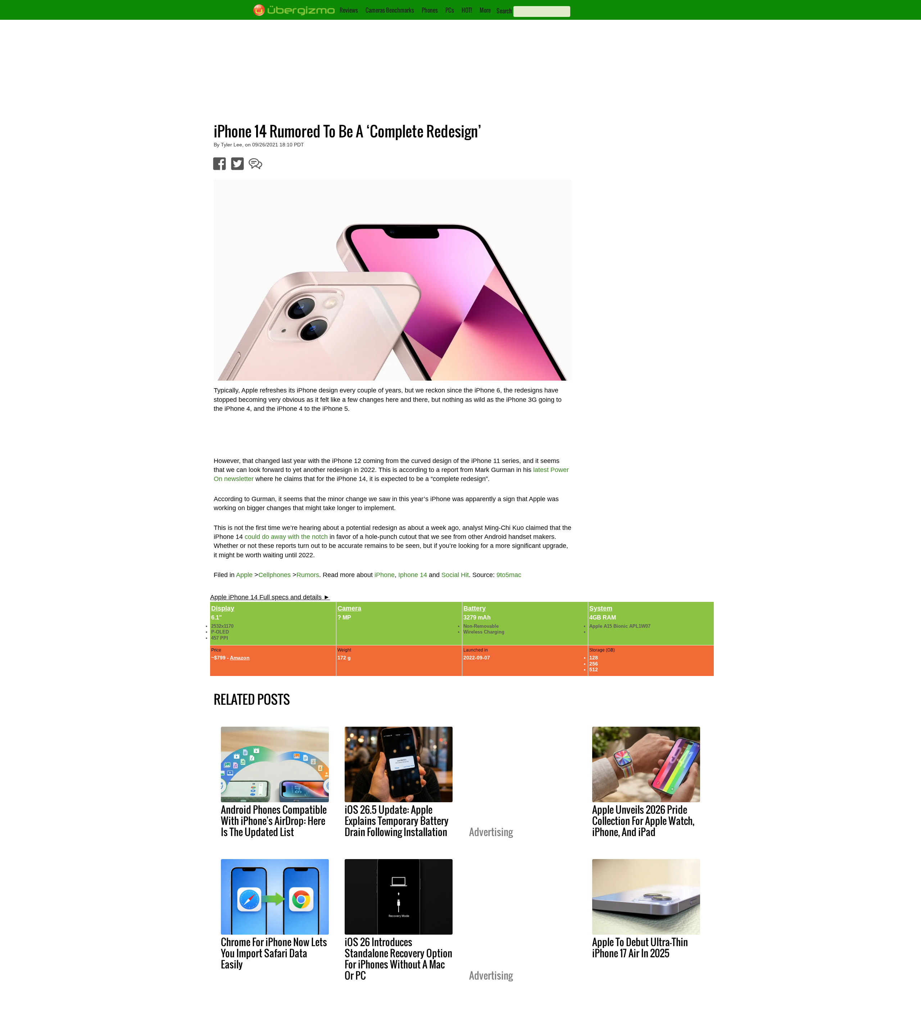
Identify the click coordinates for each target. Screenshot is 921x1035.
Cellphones (274, 574)
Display (222, 608)
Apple (244, 574)
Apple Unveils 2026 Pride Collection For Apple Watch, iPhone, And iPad (643, 820)
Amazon (240, 658)
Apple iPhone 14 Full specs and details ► (270, 597)
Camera (349, 608)
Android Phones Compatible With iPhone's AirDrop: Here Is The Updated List (274, 820)
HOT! (467, 10)
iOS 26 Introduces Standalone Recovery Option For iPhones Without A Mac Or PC (398, 958)
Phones (430, 10)
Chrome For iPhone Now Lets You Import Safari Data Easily (274, 953)
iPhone (385, 574)
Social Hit (455, 574)
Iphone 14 (412, 574)
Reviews (349, 10)
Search (504, 10)
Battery (474, 608)
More (485, 10)
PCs (449, 10)
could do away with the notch (286, 536)
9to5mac (508, 574)
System (600, 608)
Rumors (307, 574)
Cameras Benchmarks (390, 10)
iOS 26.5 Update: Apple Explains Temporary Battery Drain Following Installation (397, 820)
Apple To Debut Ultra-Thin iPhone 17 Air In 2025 (640, 947)
